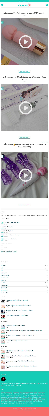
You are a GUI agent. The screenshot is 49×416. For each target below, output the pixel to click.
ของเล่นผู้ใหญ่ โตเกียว (28, 399)
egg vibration (25, 393)
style (11, 251)
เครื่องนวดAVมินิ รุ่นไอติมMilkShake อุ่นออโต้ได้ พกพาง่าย (24, 13)
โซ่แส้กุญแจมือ (4, 287)
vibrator (2, 395)
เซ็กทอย (9, 403)
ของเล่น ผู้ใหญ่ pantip (40, 395)
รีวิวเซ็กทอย (30, 408)
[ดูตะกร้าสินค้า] (47, 5)
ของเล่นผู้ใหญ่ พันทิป (37, 397)
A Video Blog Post (8, 230)
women (15, 251)
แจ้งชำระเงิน (25, 408)
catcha (2, 393)
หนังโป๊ (40, 401)
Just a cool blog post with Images (12, 234)
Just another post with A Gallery (11, 222)
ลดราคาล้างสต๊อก (4, 292)
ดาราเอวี (27, 401)
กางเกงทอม (3, 280)
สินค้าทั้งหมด (15, 408)
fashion (7, 251)
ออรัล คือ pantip (4, 403)
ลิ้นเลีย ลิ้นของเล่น (4, 277)
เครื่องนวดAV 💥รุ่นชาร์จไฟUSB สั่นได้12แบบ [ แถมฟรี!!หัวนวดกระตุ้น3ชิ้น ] (24, 146)
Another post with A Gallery (10, 238)
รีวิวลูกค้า (34, 408)
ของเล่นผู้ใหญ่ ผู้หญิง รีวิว (28, 397)
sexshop (31, 393)
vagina (43, 393)
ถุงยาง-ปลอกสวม (4, 285)
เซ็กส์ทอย (13, 403)
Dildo (21, 393)
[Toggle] (47, 265)
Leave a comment (44, 141)
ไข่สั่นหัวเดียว (30, 403)
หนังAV (37, 401)
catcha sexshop (8, 393)
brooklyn (3, 251)
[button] (2, 5)
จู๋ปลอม (10, 401)
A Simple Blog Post (8, 226)
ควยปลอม (34, 399)
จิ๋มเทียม (2, 401)
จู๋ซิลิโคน (6, 401)
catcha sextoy (16, 393)
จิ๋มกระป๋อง (3, 265)
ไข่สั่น (2, 268)
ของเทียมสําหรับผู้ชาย (17, 395)
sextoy (35, 393)
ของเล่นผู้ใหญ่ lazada (32, 395)
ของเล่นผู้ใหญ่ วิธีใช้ (20, 399)
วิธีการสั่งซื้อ (20, 408)
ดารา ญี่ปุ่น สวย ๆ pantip (21, 401)
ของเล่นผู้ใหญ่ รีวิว (4, 399)
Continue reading (24, 71)
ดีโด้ (34, 401)
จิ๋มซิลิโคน (43, 399)
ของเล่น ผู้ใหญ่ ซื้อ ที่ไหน (19, 397)
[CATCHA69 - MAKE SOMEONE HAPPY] (24, 4)
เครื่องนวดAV (3, 273)
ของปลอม (7, 395)
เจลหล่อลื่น (3, 282)
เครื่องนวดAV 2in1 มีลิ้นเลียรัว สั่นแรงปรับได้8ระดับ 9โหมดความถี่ (24, 78)
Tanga (39, 393)
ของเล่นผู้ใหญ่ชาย (11, 397)
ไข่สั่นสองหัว (25, 403)
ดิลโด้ (2, 270)
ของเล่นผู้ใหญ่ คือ (4, 397)
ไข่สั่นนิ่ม (20, 403)
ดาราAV (14, 401)
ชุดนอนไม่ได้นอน (4, 290)
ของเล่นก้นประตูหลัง (5, 275)
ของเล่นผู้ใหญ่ (25, 395)
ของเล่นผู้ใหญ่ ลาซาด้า (12, 399)
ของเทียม (11, 395)
